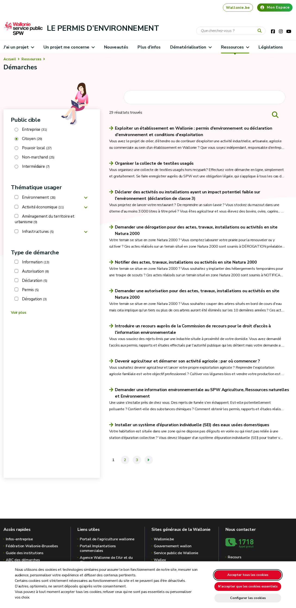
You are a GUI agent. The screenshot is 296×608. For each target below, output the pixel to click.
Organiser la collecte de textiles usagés (154, 163)
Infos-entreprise (19, 539)
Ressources (232, 47)
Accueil (9, 59)
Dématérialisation (188, 47)
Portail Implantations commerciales (98, 548)
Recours (234, 557)
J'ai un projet (16, 47)
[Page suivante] (149, 460)
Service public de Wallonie (176, 553)
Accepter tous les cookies (247, 575)
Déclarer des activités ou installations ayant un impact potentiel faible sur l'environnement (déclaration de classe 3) (187, 195)
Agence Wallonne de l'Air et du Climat (106, 560)
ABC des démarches (23, 560)
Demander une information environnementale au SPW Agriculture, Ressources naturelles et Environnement (202, 393)
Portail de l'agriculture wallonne (107, 539)
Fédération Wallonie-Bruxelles (32, 546)
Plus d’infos (149, 47)
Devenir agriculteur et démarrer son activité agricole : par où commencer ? (187, 361)
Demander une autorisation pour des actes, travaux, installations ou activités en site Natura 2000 (197, 294)
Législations (271, 47)
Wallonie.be (238, 7)
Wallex (160, 560)
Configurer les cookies (248, 598)
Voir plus (18, 312)
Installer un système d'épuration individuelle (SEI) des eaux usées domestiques (192, 425)
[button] (86, 197)
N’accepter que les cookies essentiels (248, 586)
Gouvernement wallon (172, 546)
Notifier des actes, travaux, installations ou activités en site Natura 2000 (186, 262)
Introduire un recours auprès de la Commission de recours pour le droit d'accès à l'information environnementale (193, 329)
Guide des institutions (24, 553)
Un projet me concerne (66, 47)
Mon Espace (278, 7)
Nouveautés (116, 47)
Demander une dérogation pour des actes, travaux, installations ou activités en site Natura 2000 (196, 230)
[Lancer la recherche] (260, 30)
